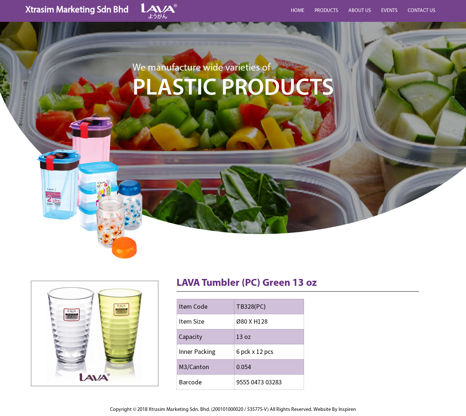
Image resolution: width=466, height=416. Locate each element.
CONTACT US (421, 10)
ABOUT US (359, 10)
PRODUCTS (326, 10)
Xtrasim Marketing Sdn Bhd (77, 10)
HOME (297, 10)
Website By (334, 409)
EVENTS (389, 10)
